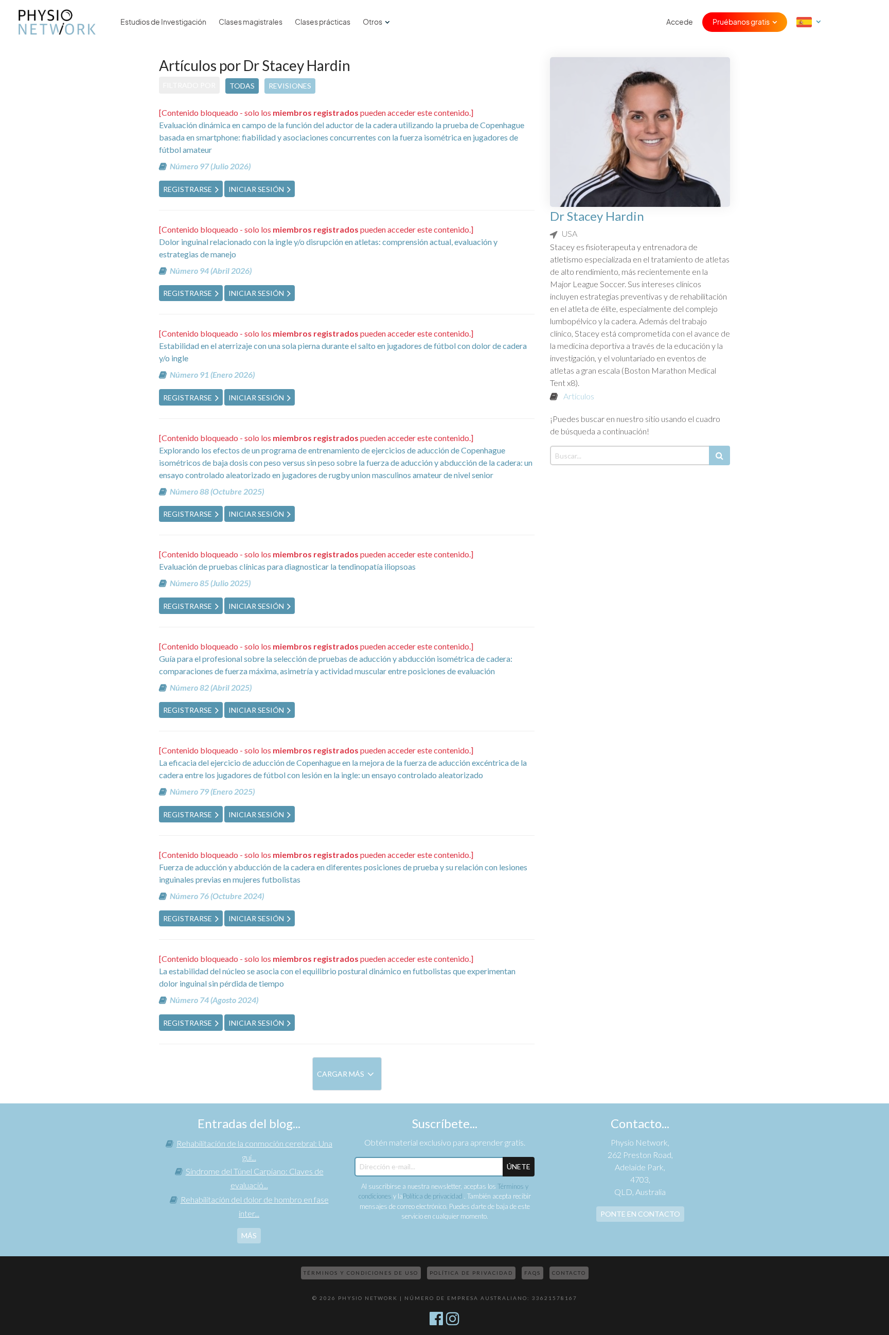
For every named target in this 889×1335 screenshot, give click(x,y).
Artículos (578, 396)
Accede (679, 22)
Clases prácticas (322, 22)
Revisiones (290, 85)
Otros (372, 22)
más (249, 1235)
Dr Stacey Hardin (597, 215)
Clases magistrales (250, 22)
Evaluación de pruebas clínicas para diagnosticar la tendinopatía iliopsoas (287, 566)
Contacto (569, 1273)
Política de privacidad (433, 1196)
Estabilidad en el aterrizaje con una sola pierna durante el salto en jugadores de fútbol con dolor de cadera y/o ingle (343, 352)
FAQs (532, 1273)
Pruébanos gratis (741, 22)
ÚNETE (518, 1166)
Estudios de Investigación (163, 22)
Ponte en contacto (640, 1213)
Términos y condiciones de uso (361, 1273)
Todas (242, 85)
